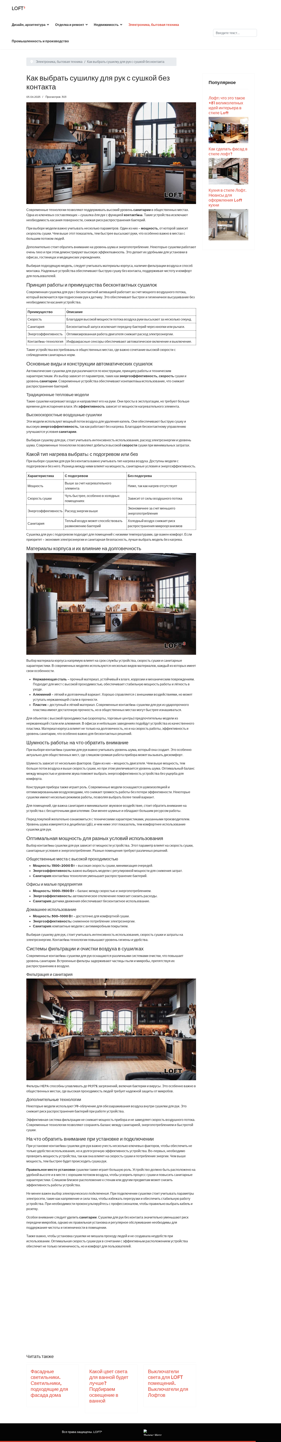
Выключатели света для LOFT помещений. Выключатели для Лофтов (168, 1383)
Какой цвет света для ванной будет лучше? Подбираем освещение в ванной (108, 1386)
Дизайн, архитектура (28, 25)
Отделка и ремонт (69, 25)
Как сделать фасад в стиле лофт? (228, 151)
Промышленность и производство (40, 41)
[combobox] (235, 33)
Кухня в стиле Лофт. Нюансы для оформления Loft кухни (227, 197)
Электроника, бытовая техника (153, 25)
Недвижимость (106, 25)
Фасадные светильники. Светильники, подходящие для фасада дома (49, 1383)
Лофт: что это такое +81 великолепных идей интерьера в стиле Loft (227, 105)
